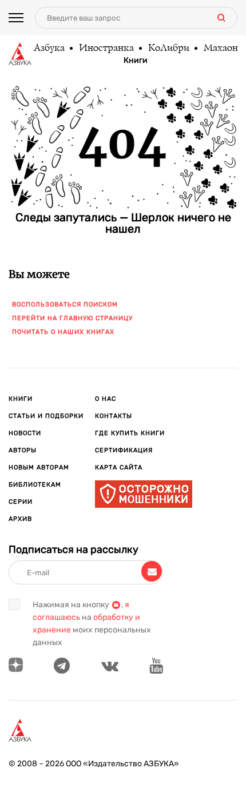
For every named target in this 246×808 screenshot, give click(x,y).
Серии (21, 502)
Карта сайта (118, 467)
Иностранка (105, 48)
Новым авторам (39, 467)
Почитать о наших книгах (63, 332)
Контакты (113, 416)
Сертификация (124, 450)
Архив (20, 519)
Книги (136, 61)
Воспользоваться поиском (65, 304)
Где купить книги (130, 433)
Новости (25, 433)
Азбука (48, 48)
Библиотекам (35, 484)
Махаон (220, 48)
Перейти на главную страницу (72, 318)
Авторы (23, 450)
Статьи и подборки (46, 416)
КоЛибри (168, 48)
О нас (105, 399)
